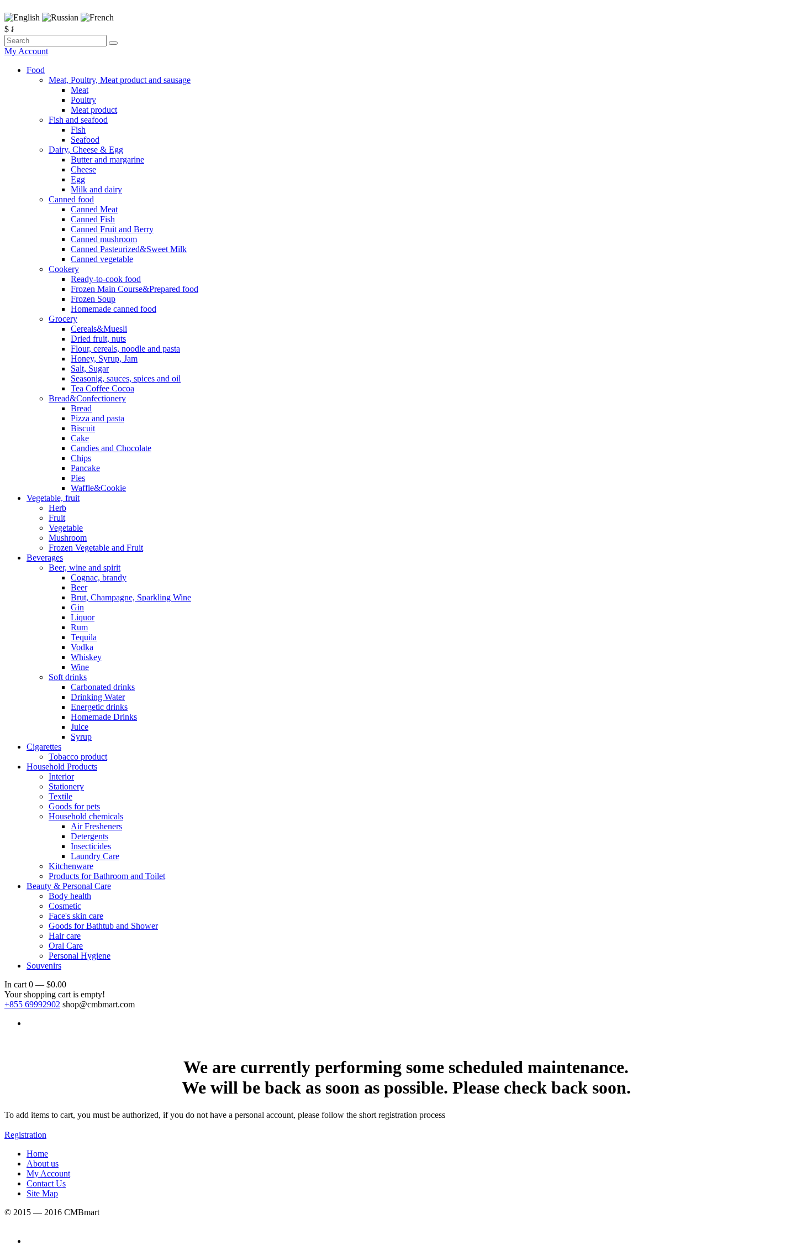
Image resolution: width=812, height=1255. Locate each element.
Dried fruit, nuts (98, 338)
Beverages (45, 557)
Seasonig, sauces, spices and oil (126, 378)
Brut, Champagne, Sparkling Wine (131, 597)
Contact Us (46, 1183)
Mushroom (68, 537)
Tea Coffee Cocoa (102, 388)
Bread (81, 408)
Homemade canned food (113, 308)
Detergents (89, 836)
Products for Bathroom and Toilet (107, 876)
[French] (97, 18)
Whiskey (86, 657)
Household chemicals (86, 816)
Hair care (65, 935)
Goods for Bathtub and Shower (103, 925)
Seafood (85, 139)
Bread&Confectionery (87, 398)
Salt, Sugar (90, 368)
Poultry (83, 99)
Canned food (71, 199)
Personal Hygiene (79, 955)
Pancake (85, 468)
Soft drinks (68, 677)
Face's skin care (76, 916)
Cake (80, 438)
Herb (57, 508)
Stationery (66, 786)
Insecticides (91, 846)
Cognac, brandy (98, 577)
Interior (61, 776)
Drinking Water (98, 697)
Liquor (82, 617)
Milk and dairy (96, 189)
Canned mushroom (104, 239)
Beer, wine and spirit (84, 567)
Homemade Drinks (104, 716)
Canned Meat (94, 209)
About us (43, 1163)
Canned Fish (93, 219)
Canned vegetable (102, 259)
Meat (79, 90)
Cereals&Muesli (99, 328)
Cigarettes (44, 746)
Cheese (83, 169)
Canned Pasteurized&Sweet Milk (129, 249)
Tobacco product (78, 756)
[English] (22, 18)
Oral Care (66, 945)
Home (37, 1153)
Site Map (42, 1193)
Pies (78, 478)
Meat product (94, 109)
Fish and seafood (78, 119)
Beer (79, 587)
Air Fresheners (96, 826)
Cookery (64, 269)
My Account (26, 51)
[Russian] (60, 18)
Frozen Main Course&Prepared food (134, 289)
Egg (78, 179)
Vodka (82, 647)
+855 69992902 (32, 1004)
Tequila (84, 637)
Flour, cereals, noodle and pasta (125, 348)
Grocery (63, 318)
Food (36, 70)
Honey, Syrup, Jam (104, 358)
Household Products (62, 766)
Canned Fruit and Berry (112, 229)
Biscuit (83, 428)
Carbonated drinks (103, 687)
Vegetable (66, 527)
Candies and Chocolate (111, 448)
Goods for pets (74, 806)
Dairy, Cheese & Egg (86, 149)
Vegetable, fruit (53, 498)
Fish (78, 129)
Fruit (57, 517)
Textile (60, 796)
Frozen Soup (93, 299)
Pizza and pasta (97, 418)
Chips (81, 458)
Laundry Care (95, 856)
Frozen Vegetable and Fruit (96, 547)
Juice (79, 726)
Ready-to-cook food (106, 279)
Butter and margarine (107, 159)
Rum (79, 627)
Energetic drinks (99, 707)
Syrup (81, 736)
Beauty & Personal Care (69, 886)
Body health (70, 896)
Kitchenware (71, 866)
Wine (80, 667)
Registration (25, 1134)
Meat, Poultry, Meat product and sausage (120, 80)
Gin (77, 607)
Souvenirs (44, 965)
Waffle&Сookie (98, 488)
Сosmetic (65, 906)
